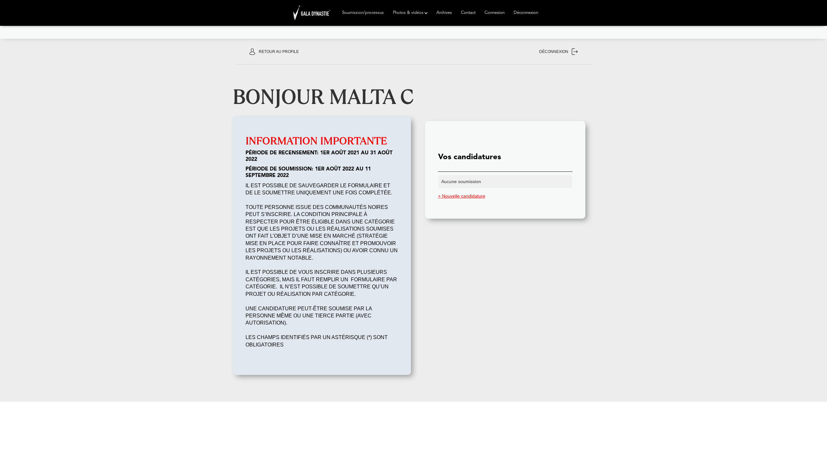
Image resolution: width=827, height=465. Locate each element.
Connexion (495, 13)
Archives (444, 13)
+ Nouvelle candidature (461, 196)
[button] (363, 12)
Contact (468, 13)
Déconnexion (526, 13)
